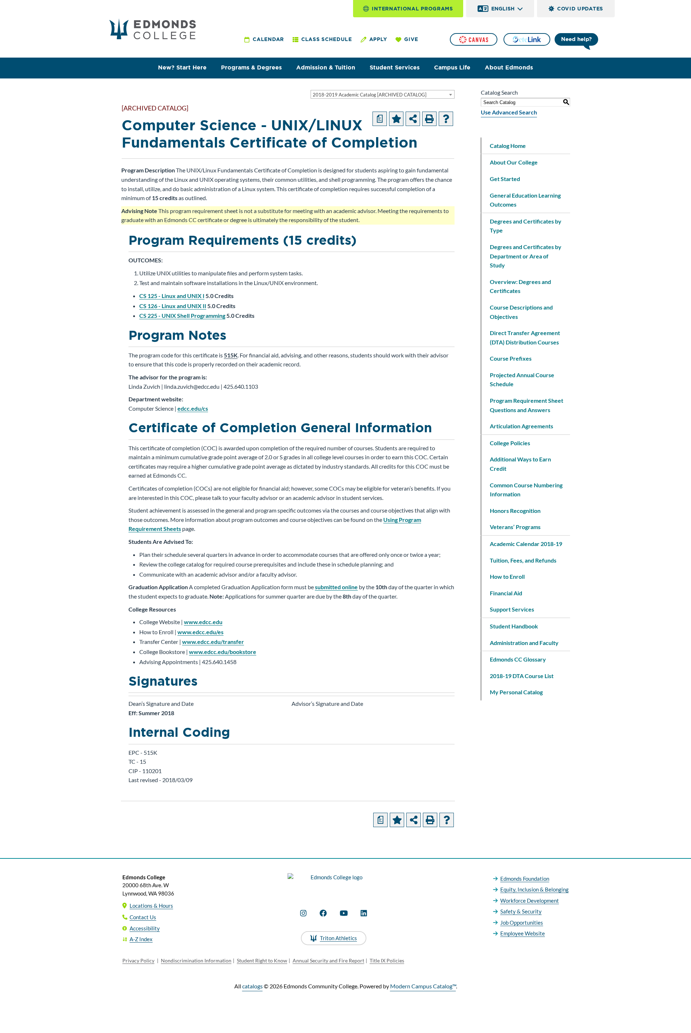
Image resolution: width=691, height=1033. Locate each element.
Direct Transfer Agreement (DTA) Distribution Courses (525, 337)
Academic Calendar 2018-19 (526, 543)
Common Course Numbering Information (526, 490)
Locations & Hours (151, 905)
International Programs (412, 9)
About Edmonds (509, 67)
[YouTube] (344, 913)
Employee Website (522, 933)
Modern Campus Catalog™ (423, 986)
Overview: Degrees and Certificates (520, 286)
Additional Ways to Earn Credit (520, 464)
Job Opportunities (521, 922)
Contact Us (143, 917)
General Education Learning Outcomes (525, 200)
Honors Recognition (515, 510)
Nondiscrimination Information (196, 960)
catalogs (252, 986)
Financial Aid (506, 593)
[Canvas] (473, 39)
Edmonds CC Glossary (518, 659)
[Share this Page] (413, 119)
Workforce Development (529, 900)
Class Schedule (326, 39)
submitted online (336, 586)
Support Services (512, 609)
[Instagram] (303, 913)
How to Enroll (507, 576)
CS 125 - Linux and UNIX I (171, 295)
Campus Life (452, 67)
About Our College (514, 162)
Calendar (268, 39)
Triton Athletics (338, 938)
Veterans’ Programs (515, 526)
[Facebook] (323, 913)
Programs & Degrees (251, 67)
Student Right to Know (262, 960)
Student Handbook (514, 626)
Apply (378, 39)
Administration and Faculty (524, 642)
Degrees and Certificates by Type (525, 226)
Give (411, 39)
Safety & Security (521, 911)
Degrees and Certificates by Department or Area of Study (525, 256)
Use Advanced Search (509, 112)
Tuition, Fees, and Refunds (523, 560)
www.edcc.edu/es (200, 631)
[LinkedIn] (364, 913)
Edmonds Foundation (524, 878)
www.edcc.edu (203, 621)
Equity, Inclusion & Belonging (534, 889)
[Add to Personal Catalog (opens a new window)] (396, 119)
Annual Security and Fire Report (328, 960)
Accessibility (145, 928)
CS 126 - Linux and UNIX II (172, 305)
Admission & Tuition (325, 67)
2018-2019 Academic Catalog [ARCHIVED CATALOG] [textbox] (369, 95)
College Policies (510, 442)
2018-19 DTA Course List (522, 675)
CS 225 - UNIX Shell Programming (182, 315)
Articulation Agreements (521, 426)
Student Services (395, 67)
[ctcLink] (526, 39)
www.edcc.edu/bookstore (222, 651)
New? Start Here (182, 67)
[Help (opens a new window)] (446, 119)
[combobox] (383, 94)
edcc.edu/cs (192, 408)
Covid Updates (580, 9)
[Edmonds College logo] (334, 883)
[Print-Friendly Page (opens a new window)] (429, 119)
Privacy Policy (138, 960)
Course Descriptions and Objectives (521, 312)
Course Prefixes (511, 358)
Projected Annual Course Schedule (522, 379)
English (503, 9)
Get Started (505, 178)
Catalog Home (508, 145)
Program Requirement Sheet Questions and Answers (526, 405)
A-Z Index (141, 939)
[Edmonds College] (152, 28)
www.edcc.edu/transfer (213, 641)
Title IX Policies (387, 960)
